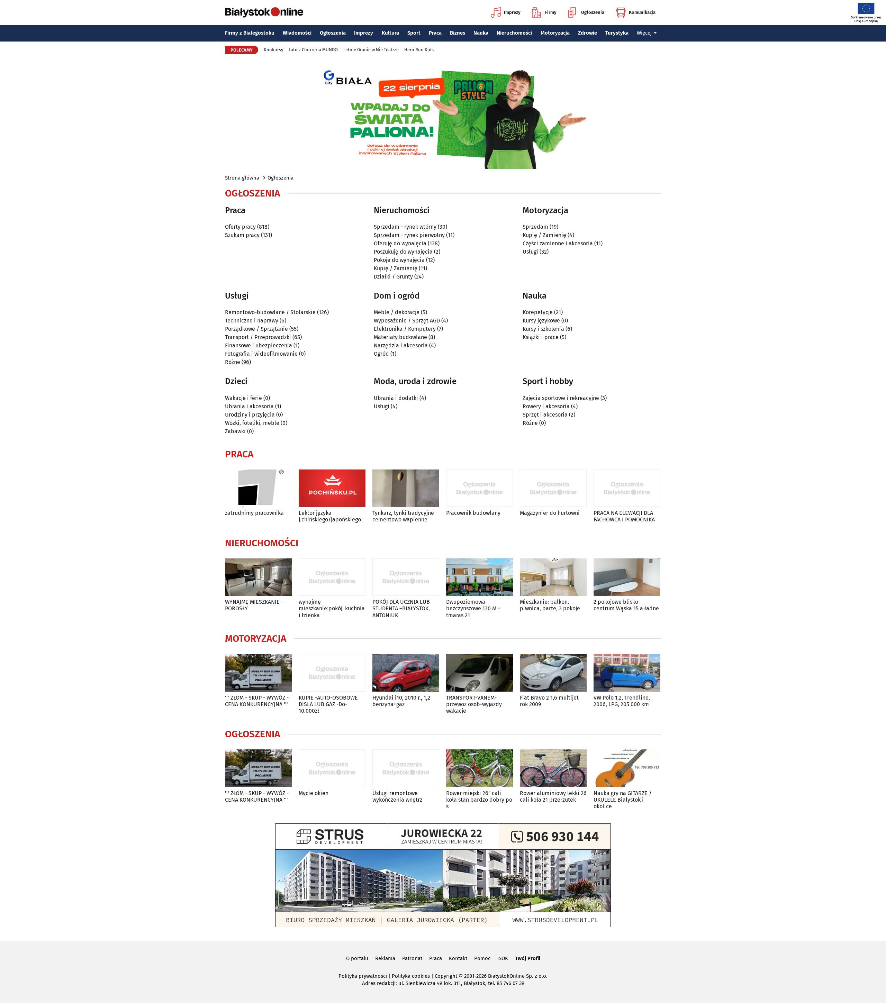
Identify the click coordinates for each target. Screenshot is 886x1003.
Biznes (457, 33)
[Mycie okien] (332, 768)
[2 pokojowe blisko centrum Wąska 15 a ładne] (627, 577)
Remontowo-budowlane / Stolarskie (270, 312)
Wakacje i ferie (243, 398)
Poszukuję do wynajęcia (403, 251)
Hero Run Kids (419, 49)
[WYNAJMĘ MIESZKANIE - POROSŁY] (258, 577)
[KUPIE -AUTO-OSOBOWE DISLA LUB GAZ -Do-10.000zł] (332, 673)
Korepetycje (538, 312)
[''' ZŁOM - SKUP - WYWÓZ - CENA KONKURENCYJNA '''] (258, 673)
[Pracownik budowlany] (479, 488)
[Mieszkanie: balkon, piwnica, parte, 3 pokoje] (553, 577)
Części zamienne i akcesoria (558, 243)
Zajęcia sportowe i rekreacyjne (561, 398)
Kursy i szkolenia (543, 329)
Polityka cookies (411, 976)
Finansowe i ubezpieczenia (258, 345)
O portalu (357, 958)
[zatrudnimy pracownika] (258, 488)
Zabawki (235, 431)
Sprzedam (535, 227)
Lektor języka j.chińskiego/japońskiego (330, 516)
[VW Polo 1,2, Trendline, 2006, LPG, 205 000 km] (627, 673)
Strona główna (242, 178)
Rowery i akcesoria (546, 406)
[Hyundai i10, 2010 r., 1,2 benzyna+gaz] (405, 673)
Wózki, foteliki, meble (252, 423)
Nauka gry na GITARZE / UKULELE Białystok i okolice (623, 800)
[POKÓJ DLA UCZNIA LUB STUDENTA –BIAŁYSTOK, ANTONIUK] (405, 577)
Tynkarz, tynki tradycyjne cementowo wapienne (403, 516)
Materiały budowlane (400, 337)
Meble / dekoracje (396, 312)
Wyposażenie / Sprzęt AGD (407, 320)
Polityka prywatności (362, 976)
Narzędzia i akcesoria (401, 345)
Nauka (480, 33)
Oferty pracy (240, 227)
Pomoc (482, 958)
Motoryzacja (555, 33)
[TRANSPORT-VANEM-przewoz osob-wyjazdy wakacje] (479, 673)
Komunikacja (642, 12)
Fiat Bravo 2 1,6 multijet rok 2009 (549, 701)
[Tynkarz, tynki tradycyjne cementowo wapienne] (405, 488)
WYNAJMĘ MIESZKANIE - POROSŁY (254, 605)
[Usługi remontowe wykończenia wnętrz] (405, 768)
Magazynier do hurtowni (550, 513)
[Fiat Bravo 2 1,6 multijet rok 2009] (553, 673)
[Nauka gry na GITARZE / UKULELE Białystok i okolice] (627, 768)
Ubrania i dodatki (396, 398)
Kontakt (458, 958)
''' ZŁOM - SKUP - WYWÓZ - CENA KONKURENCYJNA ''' (257, 701)
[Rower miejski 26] (479, 768)
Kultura (390, 33)
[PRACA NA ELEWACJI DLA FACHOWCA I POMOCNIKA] (627, 488)
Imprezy (512, 12)
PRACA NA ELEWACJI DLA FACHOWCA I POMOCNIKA (624, 516)
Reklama (385, 958)
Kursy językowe (541, 320)
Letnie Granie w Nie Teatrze (371, 49)
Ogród (381, 353)
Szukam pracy (242, 235)
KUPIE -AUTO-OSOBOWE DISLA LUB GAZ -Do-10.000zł (328, 704)
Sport (414, 33)
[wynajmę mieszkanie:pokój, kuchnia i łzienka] (332, 577)
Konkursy (273, 49)
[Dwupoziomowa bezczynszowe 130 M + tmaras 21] (479, 577)
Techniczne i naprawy (251, 320)
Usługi (530, 251)
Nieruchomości (514, 33)
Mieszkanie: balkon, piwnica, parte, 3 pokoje (550, 605)
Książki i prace (541, 337)
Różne (232, 362)
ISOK (502, 958)
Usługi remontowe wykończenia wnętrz (397, 796)
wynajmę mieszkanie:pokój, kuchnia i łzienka (332, 608)
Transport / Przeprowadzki (258, 337)
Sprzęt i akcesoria (545, 414)
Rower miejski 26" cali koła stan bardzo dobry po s (479, 800)
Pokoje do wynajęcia (399, 260)
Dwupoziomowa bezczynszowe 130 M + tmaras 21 (473, 608)
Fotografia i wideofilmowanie (261, 353)
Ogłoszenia (592, 12)
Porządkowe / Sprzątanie (256, 329)
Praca (435, 33)
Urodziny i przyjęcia (250, 414)
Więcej (644, 33)
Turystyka (617, 33)
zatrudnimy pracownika (254, 513)
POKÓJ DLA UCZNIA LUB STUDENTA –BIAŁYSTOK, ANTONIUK (401, 608)
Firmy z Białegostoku (249, 33)
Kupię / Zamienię (395, 268)
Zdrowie (587, 33)
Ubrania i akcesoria (249, 406)
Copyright (446, 976)
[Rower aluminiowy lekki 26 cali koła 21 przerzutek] (553, 768)
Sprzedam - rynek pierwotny (409, 235)
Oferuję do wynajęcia (400, 243)
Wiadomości (297, 33)
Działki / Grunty (393, 276)
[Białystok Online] (264, 12)
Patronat (412, 958)
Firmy (551, 12)
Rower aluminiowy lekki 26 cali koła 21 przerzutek (553, 796)
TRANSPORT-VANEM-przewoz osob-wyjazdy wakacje (474, 704)
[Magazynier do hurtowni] (553, 488)
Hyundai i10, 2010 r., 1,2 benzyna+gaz (401, 701)
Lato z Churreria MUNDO (313, 49)
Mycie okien (313, 793)
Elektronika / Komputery (405, 329)
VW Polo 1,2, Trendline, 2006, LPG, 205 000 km (622, 701)
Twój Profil (527, 958)
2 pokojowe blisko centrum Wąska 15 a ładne (626, 605)
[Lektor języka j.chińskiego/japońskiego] (332, 488)
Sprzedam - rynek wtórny (405, 227)
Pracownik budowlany (473, 513)
